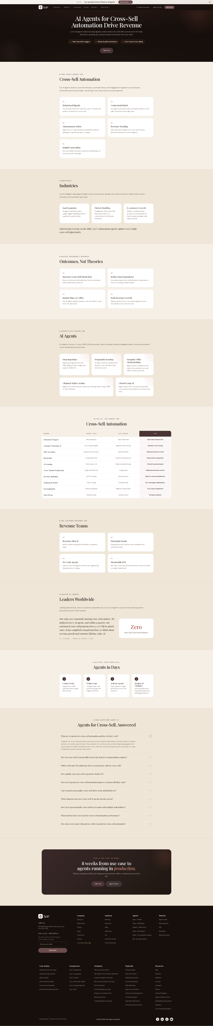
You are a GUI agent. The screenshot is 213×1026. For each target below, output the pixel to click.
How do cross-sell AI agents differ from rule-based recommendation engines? (94, 757)
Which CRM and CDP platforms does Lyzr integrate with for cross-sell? (91, 765)
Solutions (56, 7)
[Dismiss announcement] (209, 2)
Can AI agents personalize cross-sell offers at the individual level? (88, 790)
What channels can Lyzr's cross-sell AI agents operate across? (87, 799)
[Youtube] (171, 1019)
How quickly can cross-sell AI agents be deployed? (82, 774)
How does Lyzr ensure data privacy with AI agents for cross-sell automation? (93, 824)
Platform (67, 7)
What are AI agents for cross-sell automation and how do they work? (89, 736)
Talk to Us (169, 7)
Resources (104, 7)
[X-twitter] (157, 1019)
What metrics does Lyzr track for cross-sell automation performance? (90, 815)
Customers (77, 7)
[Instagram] (167, 1019)
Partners (94, 7)
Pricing (86, 7)
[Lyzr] (44, 7)
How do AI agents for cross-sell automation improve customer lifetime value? (93, 782)
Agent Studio (157, 7)
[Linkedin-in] (162, 1019)
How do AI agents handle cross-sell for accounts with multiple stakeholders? (93, 807)
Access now (126, 2)
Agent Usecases (144, 7)
